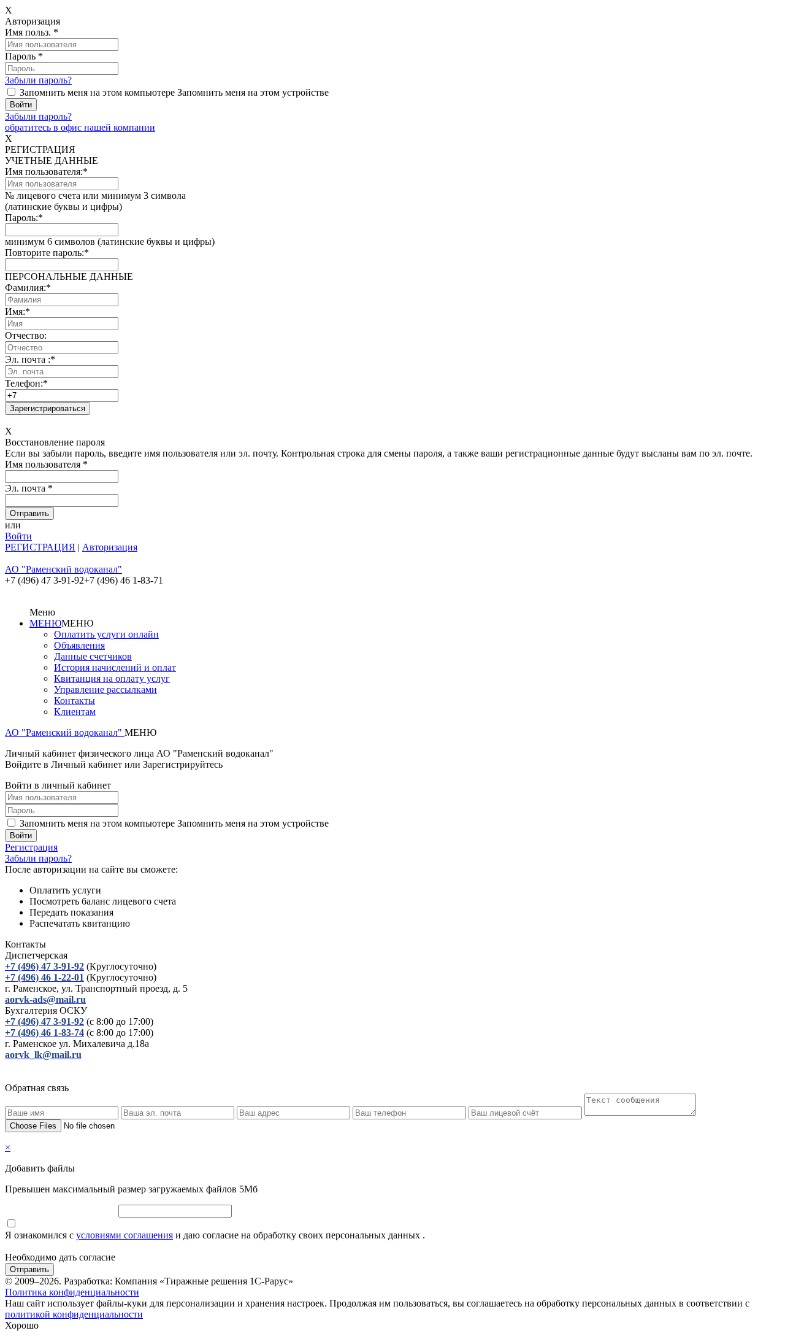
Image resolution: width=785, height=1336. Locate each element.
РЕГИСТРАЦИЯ (40, 547)
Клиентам (75, 711)
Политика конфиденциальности (72, 1292)
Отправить (29, 1269)
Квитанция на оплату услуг (112, 678)
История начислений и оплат (115, 667)
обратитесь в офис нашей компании (80, 127)
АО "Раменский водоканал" (64, 732)
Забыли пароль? (38, 80)
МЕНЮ (45, 623)
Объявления (79, 645)
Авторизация (109, 547)
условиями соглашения (124, 1235)
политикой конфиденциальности (74, 1314)
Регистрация (31, 847)
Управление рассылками (105, 689)
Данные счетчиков (93, 656)
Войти (18, 536)
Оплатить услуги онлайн (106, 634)
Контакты (74, 700)
